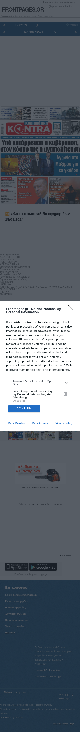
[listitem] (40, 383)
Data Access (40, 423)
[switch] (64, 394)
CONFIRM (24, 408)
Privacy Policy (63, 423)
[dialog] (40, 366)
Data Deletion (17, 423)
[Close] (72, 309)
